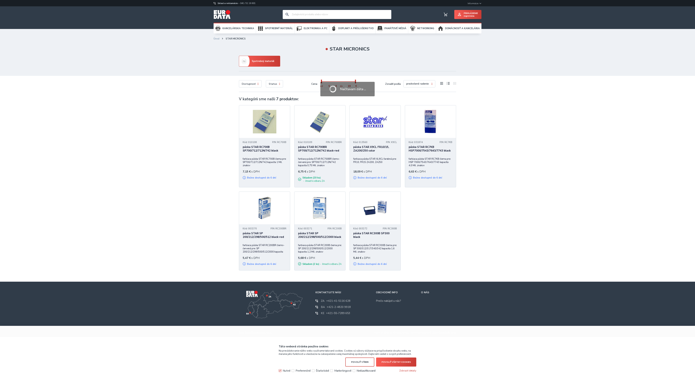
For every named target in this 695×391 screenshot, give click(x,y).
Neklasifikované (366, 371)
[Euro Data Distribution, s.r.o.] (222, 14)
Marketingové (342, 371)
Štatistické (322, 371)
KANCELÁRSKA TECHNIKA (238, 28)
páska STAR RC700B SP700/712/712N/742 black (260, 148)
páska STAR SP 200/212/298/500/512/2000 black (319, 235)
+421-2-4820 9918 (336, 307)
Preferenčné (303, 371)
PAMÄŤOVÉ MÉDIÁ (395, 28)
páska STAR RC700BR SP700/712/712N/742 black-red (318, 148)
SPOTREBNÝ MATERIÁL (279, 28)
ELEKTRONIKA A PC (315, 28)
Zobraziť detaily (407, 370)
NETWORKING (425, 28)
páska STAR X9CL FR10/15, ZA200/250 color (371, 148)
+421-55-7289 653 (335, 313)
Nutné (286, 371)
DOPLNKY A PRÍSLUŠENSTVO (356, 28)
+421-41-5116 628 (335, 301)
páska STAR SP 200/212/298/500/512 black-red (263, 235)
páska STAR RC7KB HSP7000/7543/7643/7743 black (430, 148)
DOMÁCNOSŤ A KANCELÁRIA (462, 28)
